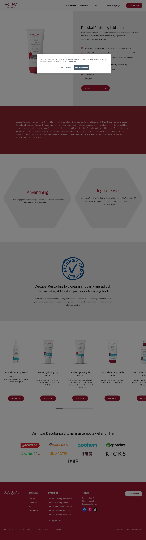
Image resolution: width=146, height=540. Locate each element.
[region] (74, 64)
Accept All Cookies (81, 67)
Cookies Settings (65, 67)
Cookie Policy (72, 61)
